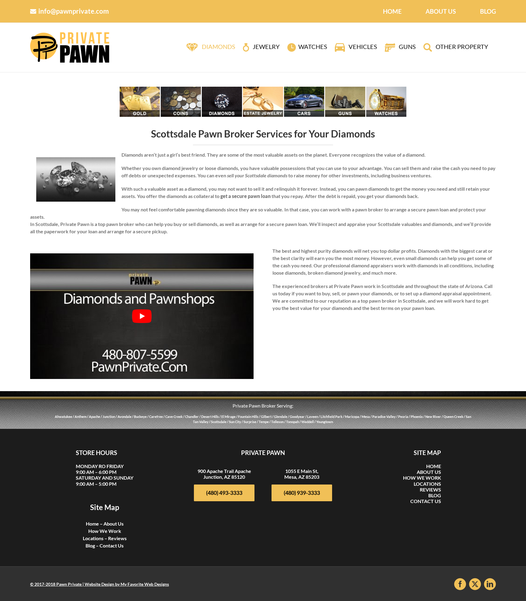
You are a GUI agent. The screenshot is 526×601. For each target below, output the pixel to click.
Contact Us (112, 545)
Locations (93, 538)
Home (92, 523)
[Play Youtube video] (142, 316)
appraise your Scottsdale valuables (384, 224)
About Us (113, 523)
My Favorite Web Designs (145, 584)
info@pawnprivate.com (73, 11)
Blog (90, 545)
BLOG (434, 495)
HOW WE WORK (422, 478)
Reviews (117, 538)
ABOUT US (429, 472)
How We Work (104, 531)
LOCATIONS (427, 484)
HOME (433, 466)
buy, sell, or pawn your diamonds (357, 293)
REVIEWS (430, 489)
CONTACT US (425, 501)
